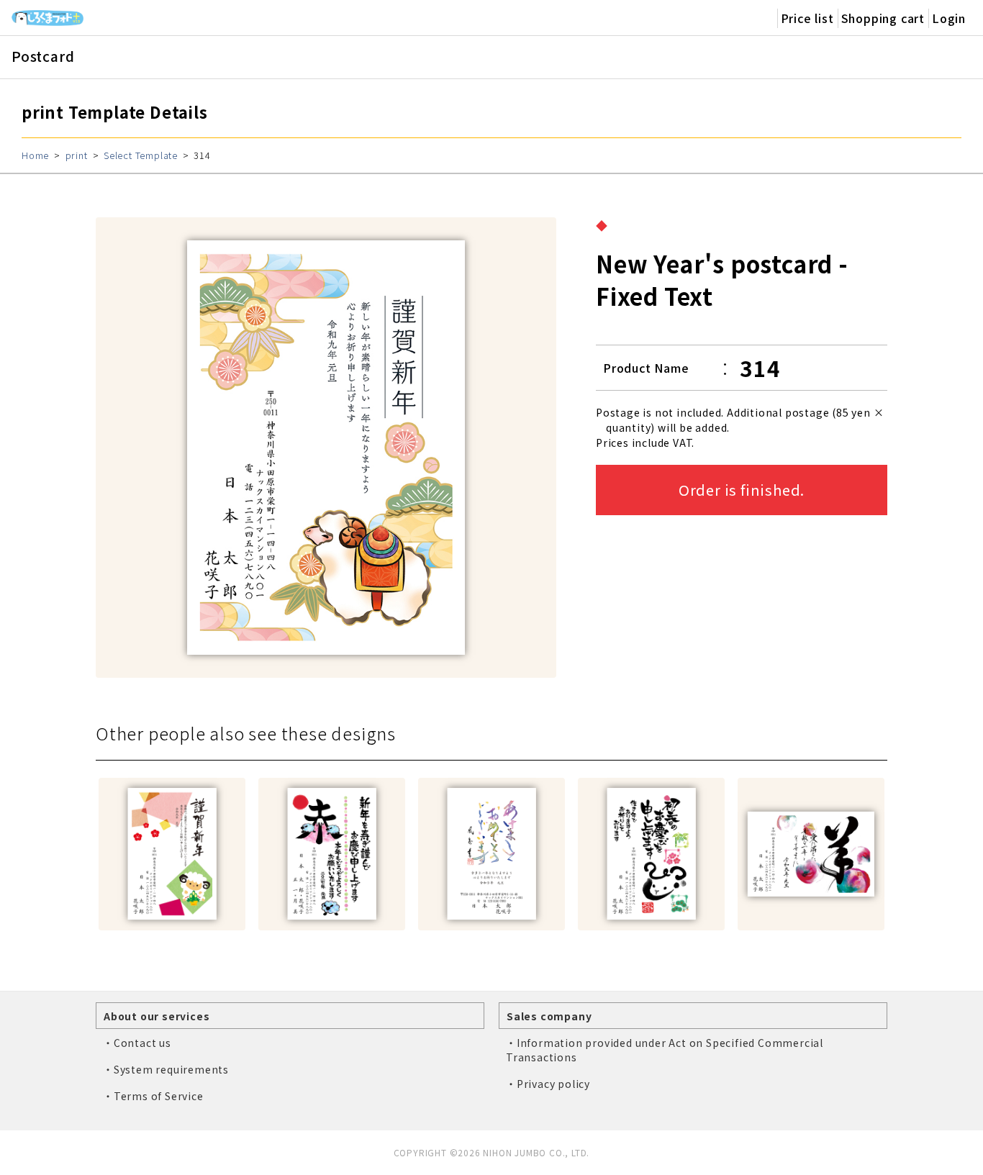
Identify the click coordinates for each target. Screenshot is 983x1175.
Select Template (141, 155)
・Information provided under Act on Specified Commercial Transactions (664, 1049)
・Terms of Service (153, 1096)
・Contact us (137, 1042)
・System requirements (166, 1069)
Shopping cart (883, 18)
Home (35, 155)
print (76, 155)
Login (949, 18)
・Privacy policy (548, 1083)
